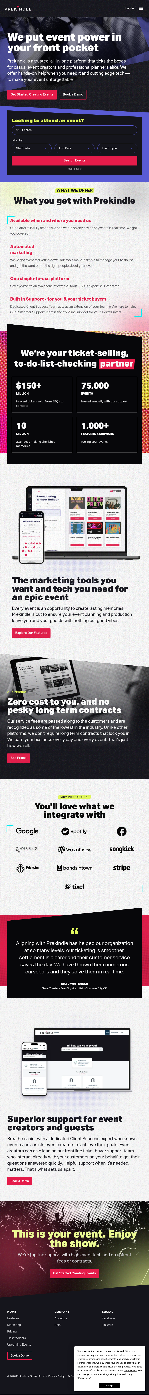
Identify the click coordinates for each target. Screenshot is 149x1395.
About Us (61, 1318)
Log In (129, 8)
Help (58, 1325)
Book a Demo (73, 94)
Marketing (14, 1325)
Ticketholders (16, 1338)
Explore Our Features (31, 633)
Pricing (12, 1331)
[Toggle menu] (141, 8)
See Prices (19, 758)
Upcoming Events (19, 1344)
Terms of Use (37, 1376)
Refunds (72, 1376)
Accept (110, 1385)
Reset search (74, 168)
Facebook (108, 1318)
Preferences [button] (84, 1378)
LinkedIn (107, 1325)
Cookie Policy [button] (130, 1370)
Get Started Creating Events (32, 94)
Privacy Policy (56, 1376)
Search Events (75, 160)
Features (13, 1318)
